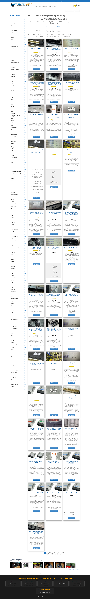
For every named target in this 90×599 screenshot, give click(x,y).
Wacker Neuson (14, 370)
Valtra (12, 349)
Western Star (14, 372)
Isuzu (12, 160)
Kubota (12, 199)
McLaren (13, 234)
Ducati (12, 95)
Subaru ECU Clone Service (36, 48)
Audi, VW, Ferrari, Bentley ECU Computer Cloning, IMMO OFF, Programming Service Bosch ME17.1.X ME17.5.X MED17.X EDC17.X (71, 213)
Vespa (12, 356)
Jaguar (12, 162)
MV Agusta (13, 252)
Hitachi (12, 129)
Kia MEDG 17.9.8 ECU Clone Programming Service (71, 429)
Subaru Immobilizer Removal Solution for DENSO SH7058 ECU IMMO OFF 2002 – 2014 (36, 151)
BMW (12, 44)
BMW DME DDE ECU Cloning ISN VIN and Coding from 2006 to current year (36, 532)
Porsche (12, 282)
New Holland (13, 257)
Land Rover (13, 206)
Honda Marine (14, 134)
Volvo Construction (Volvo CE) (16, 363)
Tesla (12, 335)
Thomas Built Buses (15, 338)
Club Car (12, 85)
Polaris (12, 275)
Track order (56, 3)
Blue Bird (13, 41)
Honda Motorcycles (15, 136)
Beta (12, 39)
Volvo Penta (13, 365)
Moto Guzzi (13, 250)
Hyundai (12, 146)
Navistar (12, 254)
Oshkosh (13, 266)
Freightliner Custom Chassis (15, 116)
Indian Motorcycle (15, 153)
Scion (12, 305)
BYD (11, 55)
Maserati (13, 227)
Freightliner (13, 113)
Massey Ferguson (14, 229)
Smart (12, 312)
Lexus (12, 208)
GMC (12, 125)
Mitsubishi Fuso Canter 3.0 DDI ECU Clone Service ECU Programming (71, 462)
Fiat (11, 109)
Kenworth (13, 183)
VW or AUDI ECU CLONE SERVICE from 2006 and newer (36, 115)
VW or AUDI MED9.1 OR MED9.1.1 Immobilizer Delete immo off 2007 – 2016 (53, 295)
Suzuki (12, 324)
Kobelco (12, 190)
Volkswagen (13, 358)
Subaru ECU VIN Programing (71, 48)
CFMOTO (13, 72)
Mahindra (13, 222)
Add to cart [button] (36, 101)
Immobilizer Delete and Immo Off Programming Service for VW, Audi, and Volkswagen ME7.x (36, 212)
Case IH (12, 65)
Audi (12, 32)
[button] (76, 5)
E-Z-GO (12, 97)
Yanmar (12, 386)
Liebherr (12, 210)
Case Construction (15, 62)
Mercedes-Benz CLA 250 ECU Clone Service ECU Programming (36, 493)
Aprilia (12, 25)
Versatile (13, 354)
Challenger (13, 74)
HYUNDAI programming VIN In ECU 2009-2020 (54, 150)
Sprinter (12, 317)
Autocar (12, 35)
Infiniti (12, 155)
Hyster (12, 143)
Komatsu (13, 192)
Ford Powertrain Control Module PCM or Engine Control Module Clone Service (54, 212)
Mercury (12, 238)
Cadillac (12, 58)
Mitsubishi (13, 245)
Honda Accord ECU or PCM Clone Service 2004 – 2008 (71, 493)
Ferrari (12, 106)
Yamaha (12, 382)
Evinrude (13, 102)
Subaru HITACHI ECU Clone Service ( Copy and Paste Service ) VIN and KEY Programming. (54, 116)
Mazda (12, 231)
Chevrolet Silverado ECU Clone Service (54, 493)
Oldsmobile (13, 264)
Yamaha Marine (14, 384)
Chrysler (12, 78)
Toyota (12, 342)
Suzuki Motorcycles (15, 328)
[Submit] (75, 6)
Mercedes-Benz (14, 236)
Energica (12, 99)
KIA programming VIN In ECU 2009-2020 (54, 248)
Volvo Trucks (13, 368)
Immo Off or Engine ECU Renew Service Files (71, 329)
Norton (12, 261)
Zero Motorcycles (15, 388)
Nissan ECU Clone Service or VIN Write (36, 396)
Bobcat (12, 48)
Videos (68, 3)
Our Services (37, 3)
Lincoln (12, 213)
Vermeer (12, 351)
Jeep (12, 166)
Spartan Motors (14, 314)
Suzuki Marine (14, 326)
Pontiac (12, 280)
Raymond (13, 289)
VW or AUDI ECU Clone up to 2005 (71, 247)
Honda (12, 132)
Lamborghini (13, 203)
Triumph (12, 347)
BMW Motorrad (14, 46)
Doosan (12, 92)
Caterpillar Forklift (15, 69)
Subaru (12, 321)
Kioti (12, 187)
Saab (12, 296)
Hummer (13, 139)
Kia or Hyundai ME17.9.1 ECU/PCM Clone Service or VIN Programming (71, 295)
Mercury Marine (14, 240)
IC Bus (12, 150)
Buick (12, 53)
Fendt (12, 104)
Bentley (12, 37)
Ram (12, 284)
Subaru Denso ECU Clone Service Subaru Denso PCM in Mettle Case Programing (36, 295)
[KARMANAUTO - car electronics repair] (21, 5)
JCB (11, 164)
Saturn (12, 303)
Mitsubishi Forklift (15, 247)
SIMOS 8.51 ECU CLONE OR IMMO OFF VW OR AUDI (53, 396)
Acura (12, 18)
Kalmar (12, 178)
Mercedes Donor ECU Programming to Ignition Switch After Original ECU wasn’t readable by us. (36, 330)
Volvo (12, 361)
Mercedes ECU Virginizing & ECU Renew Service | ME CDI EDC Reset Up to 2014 (71, 151)
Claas (12, 81)
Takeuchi (13, 331)
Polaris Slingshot (14, 277)
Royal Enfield (14, 294)
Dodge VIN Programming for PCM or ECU (71, 362)
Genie (12, 122)
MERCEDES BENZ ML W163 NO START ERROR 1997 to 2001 (54, 429)
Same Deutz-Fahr (14, 298)
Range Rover (13, 287)
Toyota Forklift (14, 344)
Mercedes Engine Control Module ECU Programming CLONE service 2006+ (36, 83)
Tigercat (12, 340)
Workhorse (13, 377)
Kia (11, 185)
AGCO (12, 21)
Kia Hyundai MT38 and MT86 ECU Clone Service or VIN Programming (71, 116)
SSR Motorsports (14, 319)
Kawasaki (13, 180)
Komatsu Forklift (14, 194)
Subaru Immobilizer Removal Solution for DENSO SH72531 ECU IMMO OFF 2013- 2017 (36, 363)
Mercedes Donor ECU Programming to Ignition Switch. (36, 248)
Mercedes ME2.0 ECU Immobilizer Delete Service (53, 362)
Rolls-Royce (13, 291)
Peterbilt (13, 268)
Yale (12, 379)
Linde (12, 215)
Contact (46, 3)
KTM (12, 197)
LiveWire (12, 220)
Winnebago (13, 375)
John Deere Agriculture (16, 171)
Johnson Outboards (15, 176)
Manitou (12, 224)
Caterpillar (13, 67)
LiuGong (12, 217)
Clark (12, 83)
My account (63, 3)
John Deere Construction (16, 173)
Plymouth (13, 273)
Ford (12, 111)
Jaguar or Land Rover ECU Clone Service (36, 462)
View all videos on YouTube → (74, 569)
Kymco (12, 201)
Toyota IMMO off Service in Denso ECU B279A (71, 83)
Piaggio (12, 270)
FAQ (42, 3)
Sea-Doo (12, 307)
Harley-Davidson (14, 127)
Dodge (12, 90)
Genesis (12, 120)
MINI (12, 243)
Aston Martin (14, 30)
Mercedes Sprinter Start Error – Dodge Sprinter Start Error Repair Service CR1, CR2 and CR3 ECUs (54, 83)
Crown (12, 88)
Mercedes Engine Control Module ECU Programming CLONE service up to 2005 (54, 49)
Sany (12, 301)
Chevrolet (13, 76)
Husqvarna (13, 141)
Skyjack (12, 310)
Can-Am (12, 60)
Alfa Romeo (13, 23)
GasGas (12, 118)
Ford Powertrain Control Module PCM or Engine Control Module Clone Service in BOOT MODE (54, 329)
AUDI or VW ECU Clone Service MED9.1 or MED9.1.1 (36, 429)
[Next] (63, 553)
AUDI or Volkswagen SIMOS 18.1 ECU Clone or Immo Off (54, 462)
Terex (12, 333)
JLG (11, 169)
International (14, 157)
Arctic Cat (13, 28)
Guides (50, 3)
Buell (12, 51)
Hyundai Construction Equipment (16, 148)
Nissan (12, 259)
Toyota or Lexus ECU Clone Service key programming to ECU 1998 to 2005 (71, 397)
